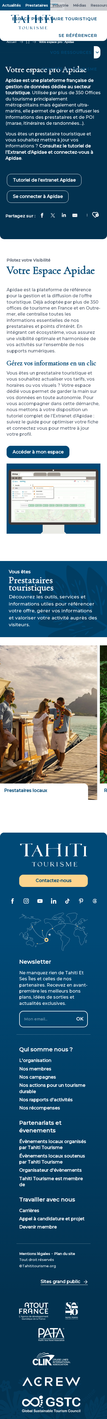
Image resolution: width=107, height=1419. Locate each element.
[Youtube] (40, 901)
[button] (73, 52)
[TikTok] (67, 901)
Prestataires (36, 5)
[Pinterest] (81, 901)
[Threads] (94, 901)
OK (79, 1019)
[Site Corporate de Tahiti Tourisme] (32, 22)
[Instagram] (26, 901)
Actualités (11, 5)
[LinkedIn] (53, 901)
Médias (79, 5)
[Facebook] (12, 901)
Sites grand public (60, 1281)
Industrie (60, 5)
